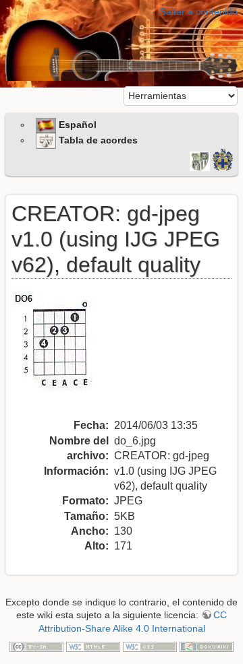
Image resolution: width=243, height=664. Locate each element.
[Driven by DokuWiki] (207, 645)
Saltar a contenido (199, 11)
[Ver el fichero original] (63, 352)
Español (76, 124)
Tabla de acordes (97, 140)
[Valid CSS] (150, 645)
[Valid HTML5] (93, 645)
